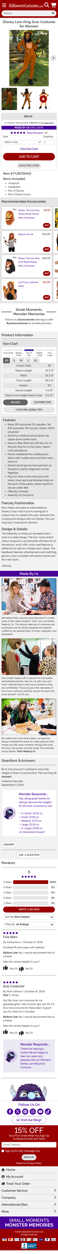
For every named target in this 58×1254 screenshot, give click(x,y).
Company (9, 1197)
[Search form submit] (53, 13)
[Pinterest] (25, 1112)
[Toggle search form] (46, 5)
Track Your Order (18, 1184)
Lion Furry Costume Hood (28, 284)
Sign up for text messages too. (23, 1150)
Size (5, 136)
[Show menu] (4, 5)
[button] (54, 5)
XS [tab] (6, 360)
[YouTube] (40, 1112)
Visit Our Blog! (30, 1120)
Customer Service (15, 1190)
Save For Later (29, 165)
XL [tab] (35, 360)
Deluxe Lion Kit (25, 234)
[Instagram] (33, 1112)
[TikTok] (48, 1112)
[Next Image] (53, 58)
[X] (18, 1112)
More (5, 1211)
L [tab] (28, 360)
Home (10, 1170)
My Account (14, 1177)
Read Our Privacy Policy (29, 1163)
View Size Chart (29, 148)
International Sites (15, 1204)
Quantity (48, 136)
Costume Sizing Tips (29, 409)
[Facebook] (10, 1112)
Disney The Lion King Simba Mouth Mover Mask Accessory (28, 214)
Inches (15, 402)
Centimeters (42, 402)
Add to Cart (29, 157)
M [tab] (21, 360)
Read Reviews (35, 132)
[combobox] (26, 13)
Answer (8, 844)
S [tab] (14, 360)
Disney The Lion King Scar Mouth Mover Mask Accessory (28, 262)
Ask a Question (29, 854)
